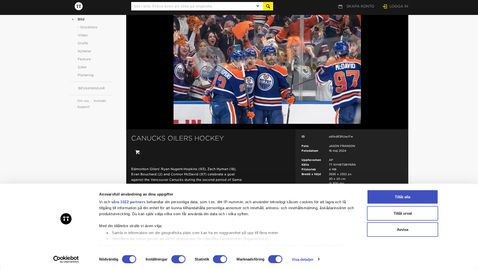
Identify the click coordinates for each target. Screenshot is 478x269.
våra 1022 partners (128, 202)
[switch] (178, 259)
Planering (86, 75)
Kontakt (100, 101)
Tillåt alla (402, 197)
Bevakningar (91, 88)
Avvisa (402, 229)
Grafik (83, 43)
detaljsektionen (267, 245)
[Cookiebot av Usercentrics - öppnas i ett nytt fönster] (66, 259)
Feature (84, 59)
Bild (81, 19)
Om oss (83, 101)
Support (83, 107)
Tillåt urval (403, 213)
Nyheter (84, 51)
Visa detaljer (302, 259)
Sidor (82, 67)
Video (83, 35)
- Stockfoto (87, 27)
